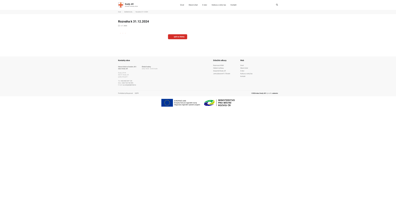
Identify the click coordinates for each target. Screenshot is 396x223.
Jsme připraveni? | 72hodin (221, 73)
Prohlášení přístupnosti (125, 93)
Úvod (182, 5)
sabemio (275, 93)
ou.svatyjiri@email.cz (129, 85)
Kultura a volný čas (219, 5)
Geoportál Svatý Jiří (219, 71)
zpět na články (179, 37)
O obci (204, 5)
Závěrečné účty (128, 12)
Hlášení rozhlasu (218, 68)
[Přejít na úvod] (128, 5)
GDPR (137, 93)
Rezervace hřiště (218, 65)
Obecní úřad (193, 5)
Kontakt (233, 5)
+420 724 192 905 (127, 83)
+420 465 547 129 (126, 81)
